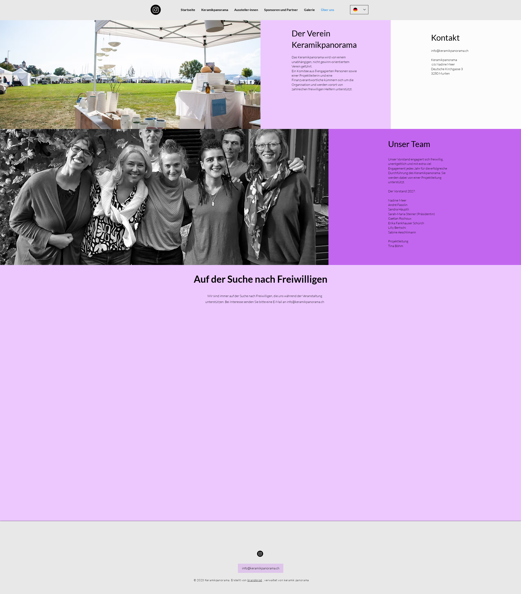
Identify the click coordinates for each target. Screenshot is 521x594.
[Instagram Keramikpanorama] (156, 10)
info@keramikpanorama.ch (449, 51)
